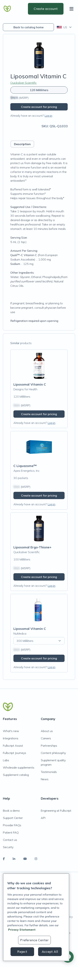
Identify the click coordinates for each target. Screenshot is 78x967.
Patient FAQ (11, 832)
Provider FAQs (12, 825)
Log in (48, 115)
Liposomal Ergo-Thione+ (32, 547)
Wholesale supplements (18, 767)
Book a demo (11, 810)
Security (8, 847)
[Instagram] (36, 859)
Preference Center (34, 940)
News (44, 779)
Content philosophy (53, 753)
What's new (11, 731)
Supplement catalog (16, 775)
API (43, 818)
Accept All (50, 951)
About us (47, 731)
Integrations (10, 738)
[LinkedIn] (14, 859)
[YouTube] (25, 859)
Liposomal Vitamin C (29, 384)
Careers (46, 738)
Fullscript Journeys (14, 753)
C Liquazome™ (25, 466)
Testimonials (49, 772)
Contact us (10, 840)
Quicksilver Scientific (23, 83)
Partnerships (49, 745)
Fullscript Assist (13, 745)
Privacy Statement (22, 929)
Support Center (13, 818)
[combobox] (64, 27)
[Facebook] (4, 859)
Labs (6, 760)
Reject (22, 951)
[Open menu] (72, 9)
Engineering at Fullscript (56, 810)
